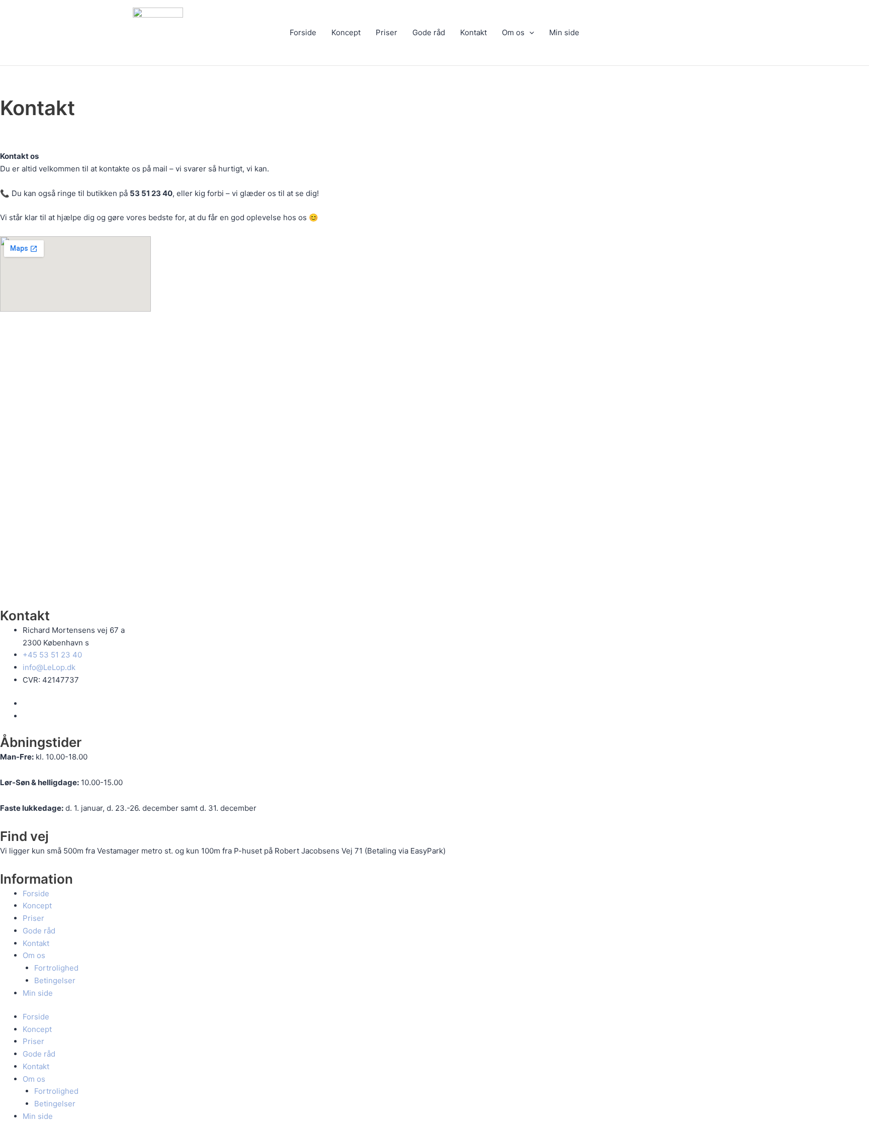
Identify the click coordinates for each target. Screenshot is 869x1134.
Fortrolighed (56, 968)
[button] (529, 33)
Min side (564, 32)
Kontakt (473, 32)
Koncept (346, 32)
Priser (386, 32)
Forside (303, 32)
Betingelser (54, 980)
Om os (513, 32)
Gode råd (428, 32)
